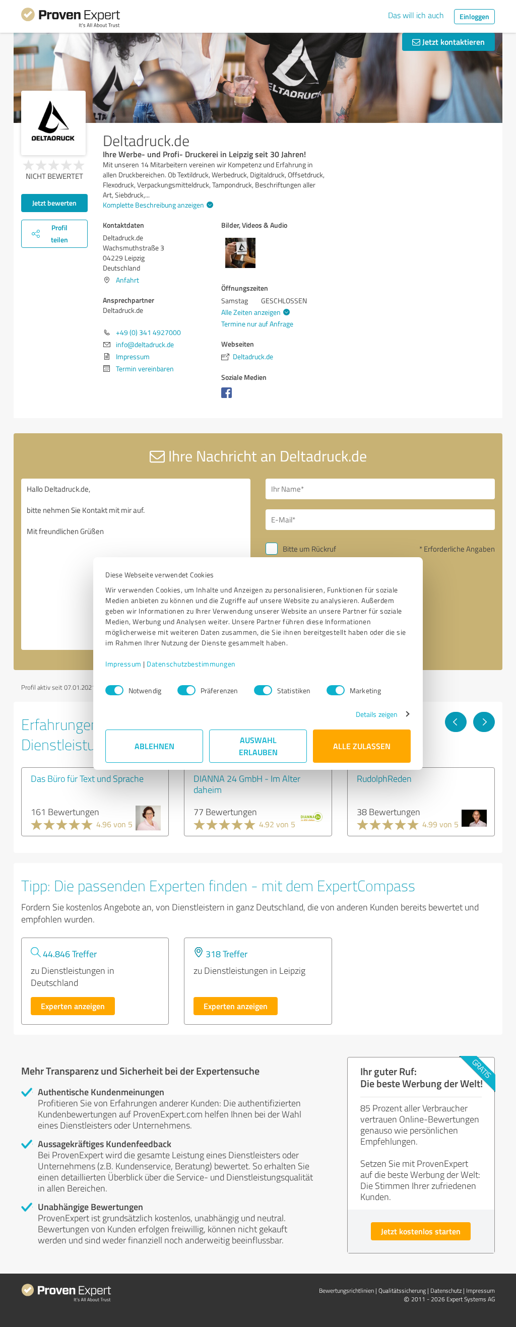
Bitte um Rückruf (309, 549)
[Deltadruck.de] (53, 123)
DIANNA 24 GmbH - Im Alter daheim (247, 783)
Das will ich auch (416, 15)
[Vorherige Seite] (456, 722)
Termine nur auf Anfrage (257, 323)
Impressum (123, 664)
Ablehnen (154, 746)
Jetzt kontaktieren (452, 41)
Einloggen (474, 16)
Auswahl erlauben (258, 746)
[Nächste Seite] (484, 722)
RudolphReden (384, 778)
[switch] (186, 690)
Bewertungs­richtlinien (346, 1290)
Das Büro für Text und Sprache (87, 778)
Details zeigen (377, 714)
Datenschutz (446, 1290)
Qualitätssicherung (402, 1290)
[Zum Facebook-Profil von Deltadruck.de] (228, 398)
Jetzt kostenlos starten (421, 1231)
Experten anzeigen (73, 1006)
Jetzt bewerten (54, 203)
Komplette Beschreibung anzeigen (153, 205)
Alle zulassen (362, 746)
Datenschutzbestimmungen (191, 664)
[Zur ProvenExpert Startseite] (70, 19)
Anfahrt (127, 280)
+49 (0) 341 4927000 (148, 332)
